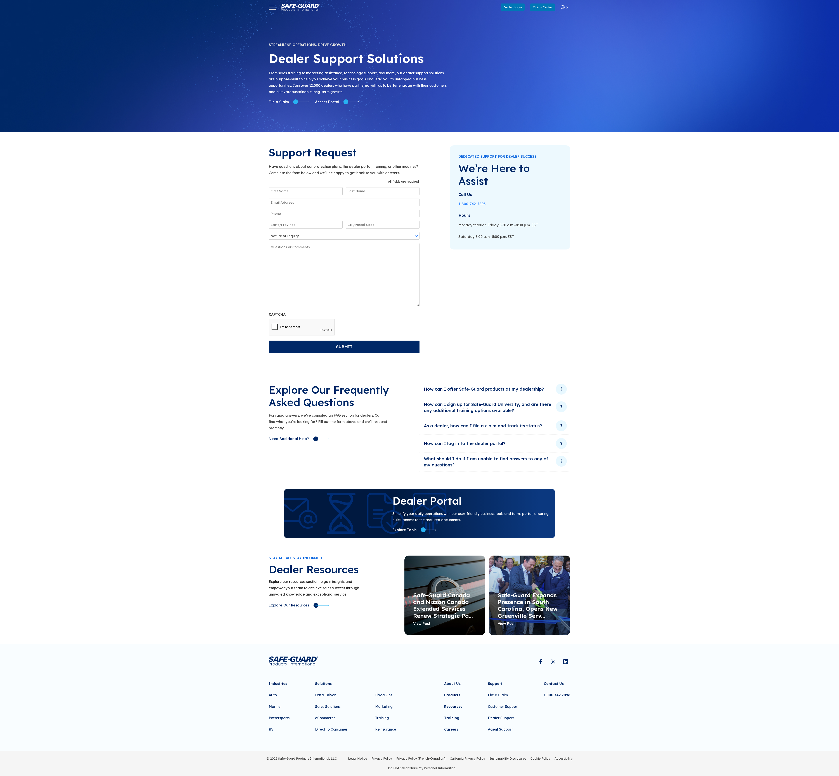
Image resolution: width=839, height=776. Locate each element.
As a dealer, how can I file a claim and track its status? (483, 425)
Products (452, 695)
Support (495, 683)
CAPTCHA (277, 314)
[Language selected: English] (564, 7)
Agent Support (500, 729)
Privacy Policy (381, 758)
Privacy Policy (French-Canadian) (421, 758)
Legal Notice (357, 758)
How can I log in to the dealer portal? (464, 443)
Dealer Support (501, 718)
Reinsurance (385, 729)
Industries (278, 683)
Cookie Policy (540, 758)
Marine (275, 706)
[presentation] (302, 327)
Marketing (384, 706)
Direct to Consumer (331, 729)
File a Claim (498, 695)
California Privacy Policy (467, 758)
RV (271, 729)
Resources (453, 706)
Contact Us (554, 683)
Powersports (279, 718)
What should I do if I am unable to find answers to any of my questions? (486, 462)
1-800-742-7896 (471, 204)
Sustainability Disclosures (507, 758)
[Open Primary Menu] (272, 7)
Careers (451, 729)
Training (382, 718)
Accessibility (563, 758)
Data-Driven (325, 695)
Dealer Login (513, 7)
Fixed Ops (383, 695)
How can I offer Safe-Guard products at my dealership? (484, 389)
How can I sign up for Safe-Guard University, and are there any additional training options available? (487, 407)
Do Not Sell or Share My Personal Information (421, 768)
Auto (273, 695)
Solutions (323, 683)
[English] (564, 7)
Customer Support (503, 706)
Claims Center (542, 7)
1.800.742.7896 (557, 695)
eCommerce (325, 718)
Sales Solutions (327, 706)
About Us (452, 683)
